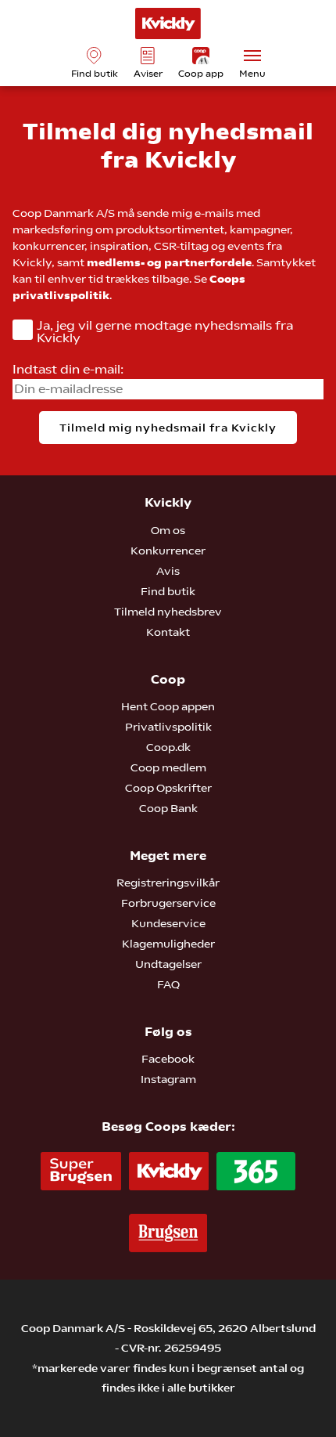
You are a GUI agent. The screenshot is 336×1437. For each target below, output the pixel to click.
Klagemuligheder (168, 943)
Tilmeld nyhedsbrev (168, 611)
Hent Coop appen (168, 706)
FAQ (168, 984)
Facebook (168, 1058)
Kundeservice (168, 923)
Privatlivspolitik (168, 726)
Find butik (168, 591)
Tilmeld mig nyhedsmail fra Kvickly (168, 427)
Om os (168, 530)
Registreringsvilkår (168, 882)
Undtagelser (168, 964)
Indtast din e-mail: (68, 369)
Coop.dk (168, 747)
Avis (168, 571)
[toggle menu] (252, 55)
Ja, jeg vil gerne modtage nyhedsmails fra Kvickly (165, 332)
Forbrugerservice (168, 903)
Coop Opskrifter (168, 788)
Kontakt (168, 632)
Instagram (168, 1079)
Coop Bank (168, 808)
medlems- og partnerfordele (169, 262)
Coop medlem (168, 767)
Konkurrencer (168, 550)
